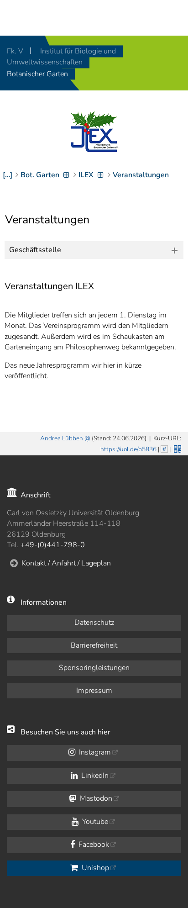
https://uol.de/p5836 (128, 449)
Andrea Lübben (61, 438)
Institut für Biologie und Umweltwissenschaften (61, 56)
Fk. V (16, 51)
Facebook (93, 844)
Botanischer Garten (37, 74)
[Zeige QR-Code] (176, 448)
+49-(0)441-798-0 (53, 545)
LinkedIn (94, 776)
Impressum (94, 691)
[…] (7, 175)
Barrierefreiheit (94, 645)
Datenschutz (94, 623)
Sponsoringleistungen (94, 668)
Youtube (94, 822)
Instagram (94, 752)
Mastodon (95, 798)
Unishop (94, 868)
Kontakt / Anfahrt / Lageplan (66, 563)
